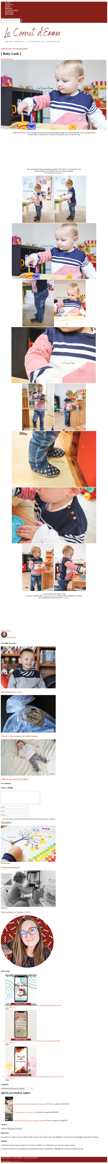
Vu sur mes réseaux (11, 10)
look (9, 630)
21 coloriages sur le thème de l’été (24, 1112)
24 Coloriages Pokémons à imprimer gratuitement (29, 1104)
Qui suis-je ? (9, 4)
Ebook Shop (9, 12)
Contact (7, 6)
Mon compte (9, 14)
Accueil (7, 2)
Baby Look (4, 630)
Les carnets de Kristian (20, 48)
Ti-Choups (65, 598)
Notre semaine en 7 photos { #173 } (16, 912)
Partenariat (8, 8)
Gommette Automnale (10, 867)
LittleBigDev (16, 1161)
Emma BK (12, 637)
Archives (4, 1129)
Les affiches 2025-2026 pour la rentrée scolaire (29, 1120)
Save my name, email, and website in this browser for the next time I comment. (29, 819)
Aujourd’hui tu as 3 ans (11, 692)
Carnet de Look (6, 48)
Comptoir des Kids (49, 596)
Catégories (4, 1088)
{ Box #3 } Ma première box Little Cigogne (19, 736)
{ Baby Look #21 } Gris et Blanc (15, 779)
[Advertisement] (54, 152)
